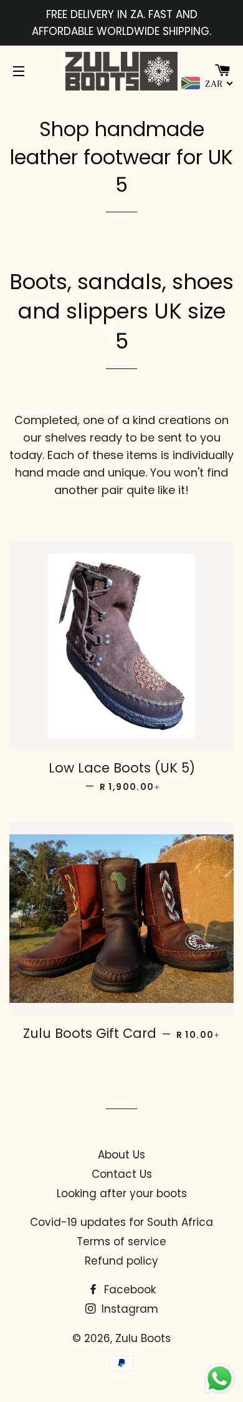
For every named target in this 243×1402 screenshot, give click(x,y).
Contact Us (122, 1174)
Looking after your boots (122, 1193)
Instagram (128, 1308)
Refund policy (121, 1260)
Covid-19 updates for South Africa (121, 1222)
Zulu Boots (143, 1338)
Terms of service (121, 1241)
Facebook (128, 1289)
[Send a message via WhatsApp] (219, 1378)
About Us (121, 1154)
